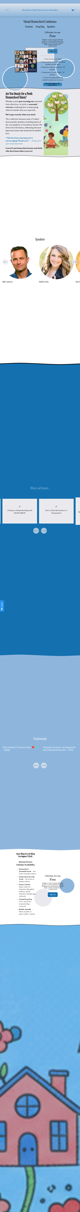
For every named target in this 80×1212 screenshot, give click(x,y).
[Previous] (5, 262)
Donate (2, 605)
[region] (40, 264)
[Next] (75, 262)
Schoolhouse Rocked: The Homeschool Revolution (40, 10)
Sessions (29, 26)
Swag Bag (40, 26)
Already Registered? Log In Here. (52, 84)
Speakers (51, 26)
